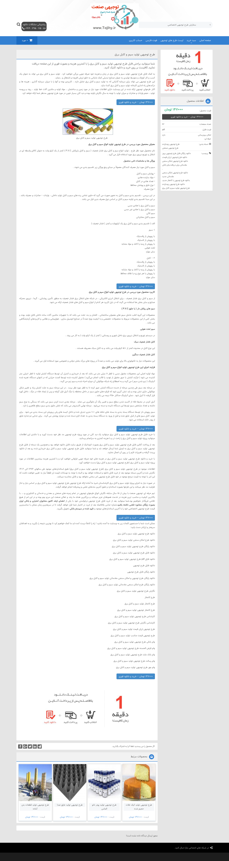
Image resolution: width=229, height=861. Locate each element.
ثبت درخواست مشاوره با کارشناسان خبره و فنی (175, 25)
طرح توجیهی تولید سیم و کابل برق (176, 188)
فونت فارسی (151, 40)
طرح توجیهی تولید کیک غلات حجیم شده (139, 807)
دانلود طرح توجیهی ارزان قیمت (174, 157)
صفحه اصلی (205, 40)
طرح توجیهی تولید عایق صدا (70, 805)
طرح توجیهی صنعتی (170, 148)
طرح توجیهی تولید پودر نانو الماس (104, 807)
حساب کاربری (135, 40)
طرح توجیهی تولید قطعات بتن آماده (35, 807)
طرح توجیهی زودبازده (171, 144)
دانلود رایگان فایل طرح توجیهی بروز (176, 153)
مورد (25, 40)
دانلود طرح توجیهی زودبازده (173, 184)
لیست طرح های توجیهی (171, 40)
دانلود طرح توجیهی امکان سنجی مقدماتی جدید (175, 174)
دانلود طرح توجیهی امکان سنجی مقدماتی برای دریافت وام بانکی (175, 163)
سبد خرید (191, 40)
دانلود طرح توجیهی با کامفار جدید (176, 180)
